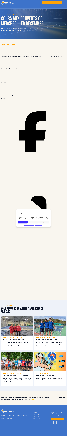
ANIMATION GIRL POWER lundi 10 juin (45, 375)
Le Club (35, 412)
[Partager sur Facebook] (33, 163)
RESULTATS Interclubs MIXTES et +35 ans (14, 340)
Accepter (23, 222)
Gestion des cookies (28, 225)
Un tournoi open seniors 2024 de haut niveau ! (15, 375)
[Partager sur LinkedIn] (33, 228)
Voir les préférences (44, 222)
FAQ (49, 433)
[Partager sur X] (33, 293)
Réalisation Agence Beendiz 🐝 (12, 433)
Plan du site (44, 433)
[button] (48, 211)
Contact (58, 2)
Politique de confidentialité (37, 225)
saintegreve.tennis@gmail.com (58, 415)
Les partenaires (37, 424)
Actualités (36, 420)
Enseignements (37, 414)
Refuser (33, 222)
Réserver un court (48, 2)
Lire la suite (7, 348)
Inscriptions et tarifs (38, 416)
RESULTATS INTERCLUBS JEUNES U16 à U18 (46, 340)
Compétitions (37, 418)
